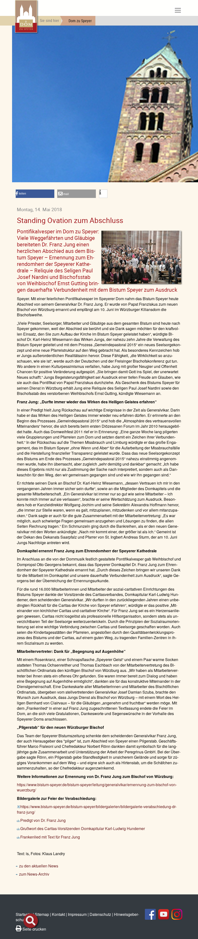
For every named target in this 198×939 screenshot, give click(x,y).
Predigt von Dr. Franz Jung (43, 820)
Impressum (77, 914)
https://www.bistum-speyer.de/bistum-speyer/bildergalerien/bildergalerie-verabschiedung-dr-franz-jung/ (97, 809)
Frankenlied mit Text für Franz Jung (50, 837)
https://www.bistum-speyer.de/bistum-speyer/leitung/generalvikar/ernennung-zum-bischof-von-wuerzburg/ (97, 787)
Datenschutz (100, 914)
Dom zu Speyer (80, 20)
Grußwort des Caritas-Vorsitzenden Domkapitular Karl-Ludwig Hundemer (82, 828)
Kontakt (58, 914)
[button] (35, 193)
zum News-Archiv (34, 874)
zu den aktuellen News (38, 866)
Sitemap (42, 914)
